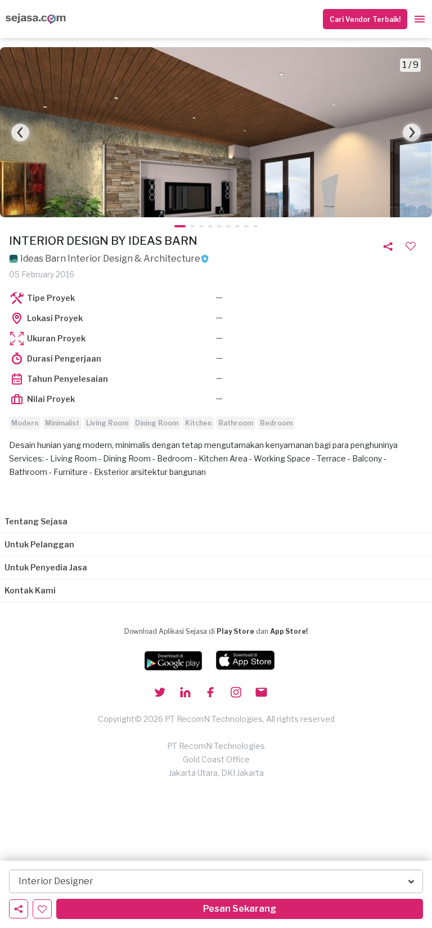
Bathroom (235, 423)
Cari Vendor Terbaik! (365, 19)
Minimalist (62, 423)
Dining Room (156, 423)
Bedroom (276, 423)
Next (412, 132)
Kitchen (198, 423)
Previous (20, 132)
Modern (24, 423)
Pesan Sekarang (239, 908)
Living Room (107, 423)
